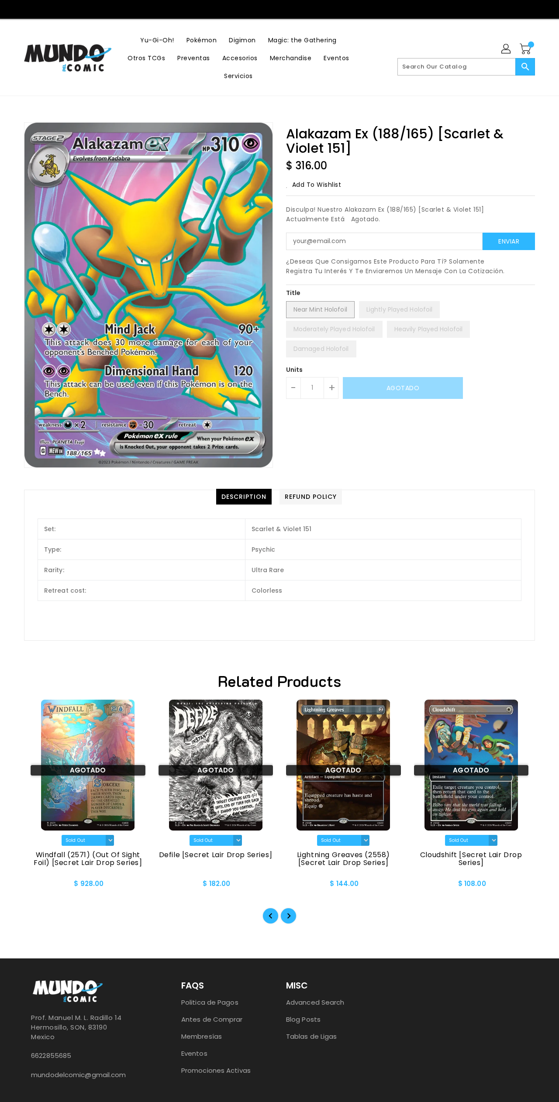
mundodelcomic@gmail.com (78, 1074)
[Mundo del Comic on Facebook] (271, 8)
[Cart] (526, 49)
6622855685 (51, 1055)
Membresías (201, 1036)
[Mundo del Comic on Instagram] (287, 8)
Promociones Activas (216, 1070)
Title (293, 292)
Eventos (194, 1053)
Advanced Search (315, 1002)
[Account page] (506, 49)
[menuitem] (157, 40)
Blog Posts (303, 1019)
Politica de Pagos (209, 1002)
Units (294, 370)
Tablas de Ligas (311, 1036)
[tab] (244, 497)
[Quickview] (38, 886)
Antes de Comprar (212, 1019)
